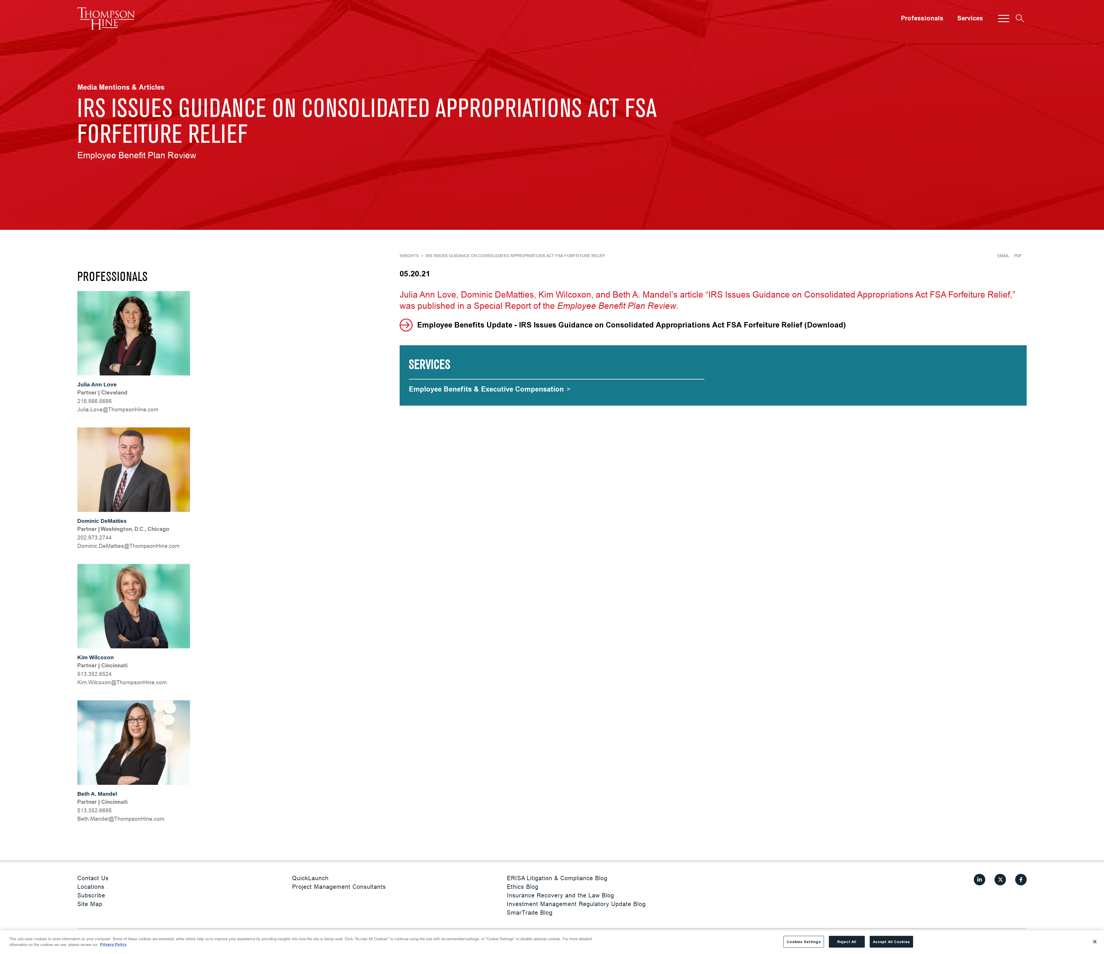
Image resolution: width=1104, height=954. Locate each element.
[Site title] (106, 18)
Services (970, 18)
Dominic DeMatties (102, 521)
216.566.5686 (94, 401)
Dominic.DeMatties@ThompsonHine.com (128, 546)
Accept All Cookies (891, 942)
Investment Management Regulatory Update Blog (576, 904)
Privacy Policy (113, 944)
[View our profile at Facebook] (1021, 879)
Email (1003, 255)
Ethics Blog (522, 886)
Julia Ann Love (97, 384)
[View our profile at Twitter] (1000, 879)
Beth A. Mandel (97, 794)
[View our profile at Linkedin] (979, 879)
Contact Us (93, 878)
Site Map (89, 904)
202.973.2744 (94, 537)
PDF (1018, 255)
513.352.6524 (94, 674)
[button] (1004, 18)
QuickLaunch (310, 878)
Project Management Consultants (339, 886)
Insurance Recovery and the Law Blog (560, 895)
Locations (90, 886)
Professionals (922, 18)
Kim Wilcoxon (95, 657)
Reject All (846, 942)
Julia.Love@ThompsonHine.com (117, 409)
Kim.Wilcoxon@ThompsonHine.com (122, 682)
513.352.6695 (94, 810)
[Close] (1094, 941)
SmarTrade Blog (530, 912)
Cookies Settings (804, 942)
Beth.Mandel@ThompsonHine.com (120, 819)
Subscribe (91, 895)
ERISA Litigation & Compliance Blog (557, 878)
